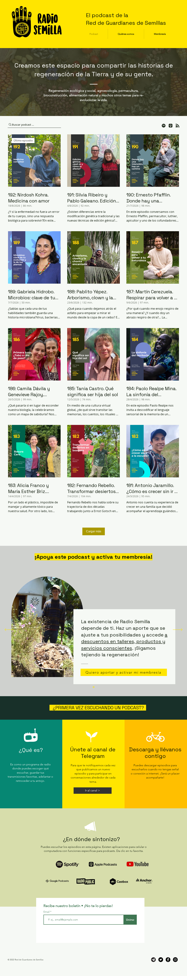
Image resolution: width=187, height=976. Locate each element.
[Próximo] (177, 630)
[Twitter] (160, 959)
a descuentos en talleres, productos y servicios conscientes (124, 641)
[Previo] (9, 630)
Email (46, 911)
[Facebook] (168, 959)
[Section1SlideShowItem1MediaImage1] (93, 687)
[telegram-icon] (153, 959)
